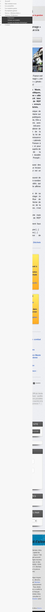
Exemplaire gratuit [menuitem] (11, 11)
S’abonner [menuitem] (11, 18)
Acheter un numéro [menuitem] (14, 20)
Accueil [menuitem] (7, 1)
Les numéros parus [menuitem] (11, 8)
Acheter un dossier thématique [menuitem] (17, 22)
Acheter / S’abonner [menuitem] (11, 15)
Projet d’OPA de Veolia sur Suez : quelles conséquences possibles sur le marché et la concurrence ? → (33, 398)
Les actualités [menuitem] (9, 6)
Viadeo (38, 383)
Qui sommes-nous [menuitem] (10, 3)
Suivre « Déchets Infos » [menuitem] (13, 13)
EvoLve (39, 608)
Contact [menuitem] (7, 25)
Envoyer (35, 431)
